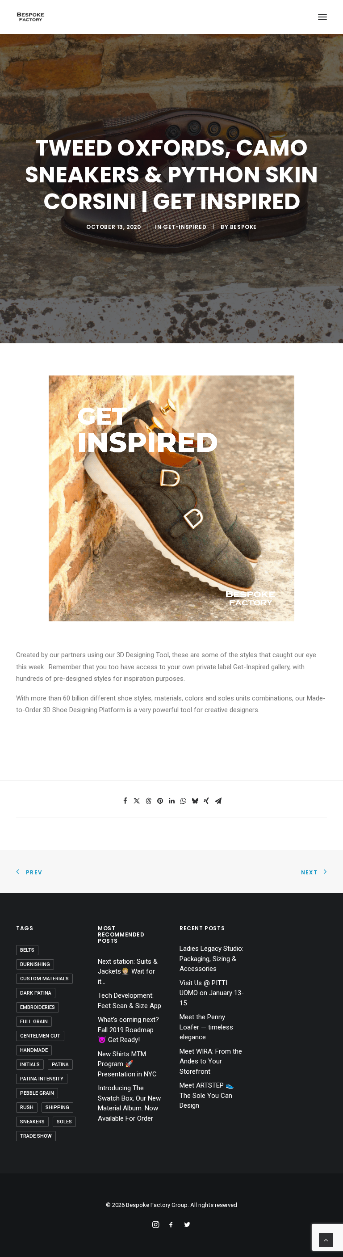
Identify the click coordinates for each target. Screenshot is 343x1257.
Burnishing (35, 964)
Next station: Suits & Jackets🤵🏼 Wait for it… (128, 972)
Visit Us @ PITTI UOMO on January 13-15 (212, 993)
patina (60, 1064)
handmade (34, 1050)
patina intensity (41, 1079)
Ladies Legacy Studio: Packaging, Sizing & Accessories (211, 959)
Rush (26, 1107)
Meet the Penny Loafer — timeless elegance (206, 1027)
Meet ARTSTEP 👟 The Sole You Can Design (207, 1095)
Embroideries (37, 1007)
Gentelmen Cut (40, 1036)
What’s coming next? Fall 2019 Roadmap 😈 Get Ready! (128, 1030)
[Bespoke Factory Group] (30, 17)
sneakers (32, 1122)
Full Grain (34, 1022)
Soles (64, 1122)
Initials (30, 1064)
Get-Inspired (184, 227)
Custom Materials (44, 979)
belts (27, 950)
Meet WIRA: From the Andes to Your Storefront (211, 1061)
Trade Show (36, 1136)
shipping (57, 1107)
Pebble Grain (37, 1093)
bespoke (243, 227)
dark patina (35, 993)
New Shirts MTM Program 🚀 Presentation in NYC (127, 1064)
